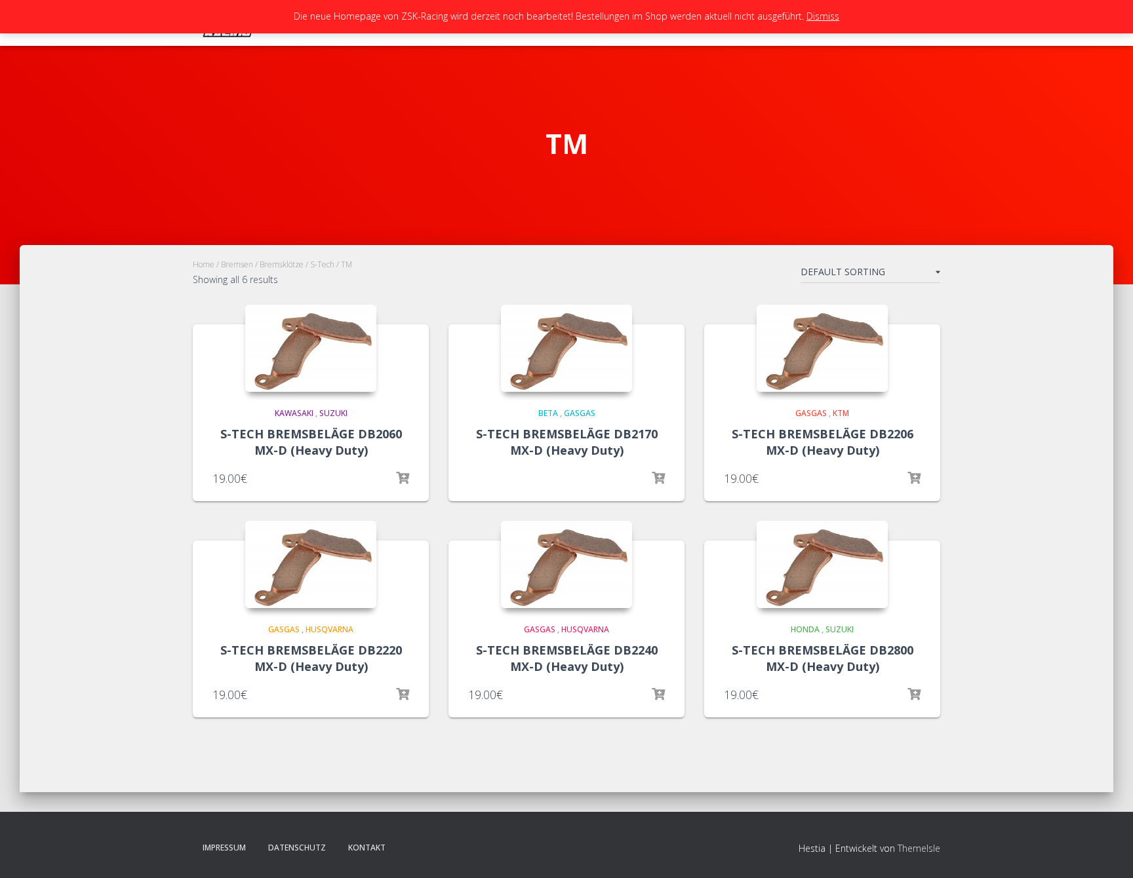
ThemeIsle (919, 848)
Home (203, 264)
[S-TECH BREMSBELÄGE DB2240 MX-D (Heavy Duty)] (566, 564)
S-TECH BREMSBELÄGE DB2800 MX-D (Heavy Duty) (822, 658)
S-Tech (322, 264)
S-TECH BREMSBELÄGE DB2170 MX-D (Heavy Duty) (567, 442)
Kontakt (367, 847)
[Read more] (402, 478)
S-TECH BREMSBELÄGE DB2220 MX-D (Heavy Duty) (311, 658)
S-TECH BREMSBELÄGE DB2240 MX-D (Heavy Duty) (567, 658)
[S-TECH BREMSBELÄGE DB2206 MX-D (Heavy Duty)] (822, 348)
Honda (805, 629)
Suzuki (333, 413)
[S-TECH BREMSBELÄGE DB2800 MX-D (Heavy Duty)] (822, 564)
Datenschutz (297, 847)
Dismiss (822, 16)
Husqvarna (329, 629)
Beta (548, 413)
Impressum (224, 847)
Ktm (841, 413)
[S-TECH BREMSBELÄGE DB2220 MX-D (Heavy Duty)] (310, 564)
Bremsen (237, 264)
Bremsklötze (282, 264)
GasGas (579, 413)
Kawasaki (294, 413)
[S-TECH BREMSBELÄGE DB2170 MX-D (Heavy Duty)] (566, 348)
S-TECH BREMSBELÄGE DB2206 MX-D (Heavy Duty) (822, 442)
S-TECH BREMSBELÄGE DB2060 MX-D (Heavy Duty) (311, 442)
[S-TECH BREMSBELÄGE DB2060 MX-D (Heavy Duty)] (310, 348)
